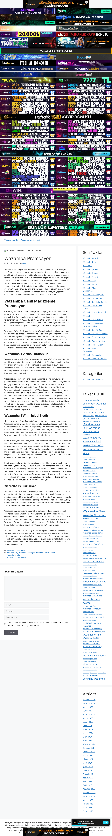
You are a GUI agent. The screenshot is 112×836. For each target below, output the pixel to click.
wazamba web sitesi (91, 644)
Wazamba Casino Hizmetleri (95, 334)
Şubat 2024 (88, 767)
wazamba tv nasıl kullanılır (45, 553)
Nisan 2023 (88, 804)
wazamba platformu (90, 606)
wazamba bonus (90, 462)
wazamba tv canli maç (92, 629)
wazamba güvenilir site (91, 541)
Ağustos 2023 (89, 789)
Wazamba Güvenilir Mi (91, 538)
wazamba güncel (91, 527)
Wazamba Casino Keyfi (93, 330)
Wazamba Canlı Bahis (90, 473)
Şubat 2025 (88, 722)
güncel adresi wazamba (91, 421)
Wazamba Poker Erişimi (93, 345)
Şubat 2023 (88, 811)
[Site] (28, 86)
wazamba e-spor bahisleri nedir (92, 496)
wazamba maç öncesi (89, 570)
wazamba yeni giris (90, 659)
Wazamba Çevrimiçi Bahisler (95, 302)
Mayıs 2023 (88, 800)
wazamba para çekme (91, 601)
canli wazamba (88, 407)
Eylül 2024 (87, 740)
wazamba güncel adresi (93, 533)
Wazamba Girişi (90, 518)
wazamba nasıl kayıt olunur (92, 585)
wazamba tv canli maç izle (94, 631)
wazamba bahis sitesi (93, 451)
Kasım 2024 (88, 733)
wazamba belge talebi (89, 459)
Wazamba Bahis (93, 445)
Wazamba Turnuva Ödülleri (95, 359)
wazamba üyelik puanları (90, 673)
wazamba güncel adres (93, 530)
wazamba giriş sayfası (89, 521)
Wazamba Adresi (90, 258)
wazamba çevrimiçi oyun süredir (92, 667)
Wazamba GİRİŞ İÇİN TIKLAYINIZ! (56, 51)
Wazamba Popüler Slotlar (94, 341)
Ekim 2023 (87, 781)
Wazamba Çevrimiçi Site (93, 295)
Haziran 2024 (89, 752)
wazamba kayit (88, 558)
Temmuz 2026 (89, 700)
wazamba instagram (91, 555)
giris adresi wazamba (94, 412)
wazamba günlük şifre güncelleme (92, 536)
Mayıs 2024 (88, 755)
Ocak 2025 (87, 726)
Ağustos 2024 (89, 744)
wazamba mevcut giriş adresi (93, 573)
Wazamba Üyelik (90, 664)
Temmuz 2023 (89, 793)
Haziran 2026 (89, 703)
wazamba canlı (89, 470)
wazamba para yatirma (92, 596)
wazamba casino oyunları (90, 487)
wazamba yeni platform (89, 661)
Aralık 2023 (88, 774)
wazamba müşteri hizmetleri (93, 578)
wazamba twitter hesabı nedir (91, 641)
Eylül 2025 (87, 711)
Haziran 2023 (89, 796)
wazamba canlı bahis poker (90, 476)
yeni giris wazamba (94, 678)
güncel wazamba (91, 424)
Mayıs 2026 (88, 707)
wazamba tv (88, 626)
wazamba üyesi (102, 673)
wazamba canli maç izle (93, 468)
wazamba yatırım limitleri (90, 652)
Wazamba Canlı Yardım (93, 320)
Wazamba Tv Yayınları (92, 355)
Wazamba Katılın (90, 284)
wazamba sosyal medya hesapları (92, 614)
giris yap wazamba (91, 418)
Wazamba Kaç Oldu (93, 561)
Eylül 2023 (87, 785)
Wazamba (87, 266)
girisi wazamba (88, 416)
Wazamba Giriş (12, 553)
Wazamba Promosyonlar (16, 550)
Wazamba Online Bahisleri (94, 312)
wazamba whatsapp (92, 646)
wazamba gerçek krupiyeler (90, 502)
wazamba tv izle (92, 634)
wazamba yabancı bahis (89, 650)
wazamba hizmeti (89, 553)
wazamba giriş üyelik (89, 524)
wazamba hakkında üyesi (90, 547)
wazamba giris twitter (90, 505)
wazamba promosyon (27, 553)
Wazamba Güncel (90, 273)
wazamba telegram (92, 623)
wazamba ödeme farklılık (90, 670)
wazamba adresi (92, 441)
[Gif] (56, 117)
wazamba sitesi (88, 612)
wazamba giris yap (91, 507)
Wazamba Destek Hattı (93, 298)
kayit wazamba (91, 427)
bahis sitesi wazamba (95, 403)
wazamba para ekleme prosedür (92, 593)
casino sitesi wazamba (92, 409)
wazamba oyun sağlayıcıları (93, 590)
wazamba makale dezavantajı (91, 567)
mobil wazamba (91, 431)
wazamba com (90, 493)
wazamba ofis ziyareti (89, 587)
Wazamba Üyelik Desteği (94, 337)
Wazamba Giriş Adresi (94, 515)
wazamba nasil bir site (94, 581)
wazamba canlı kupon (89, 484)
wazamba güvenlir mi (93, 544)
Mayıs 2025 (88, 718)
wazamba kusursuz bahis (90, 565)
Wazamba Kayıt (100, 558)
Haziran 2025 (89, 714)
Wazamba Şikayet (91, 269)
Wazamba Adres (92, 437)
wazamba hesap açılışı (89, 550)
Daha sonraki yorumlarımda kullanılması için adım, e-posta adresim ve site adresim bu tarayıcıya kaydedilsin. (37, 624)
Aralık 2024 (88, 729)
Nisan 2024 (88, 759)
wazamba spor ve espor (89, 620)
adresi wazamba (91, 400)
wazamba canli (89, 465)
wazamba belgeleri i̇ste (89, 457)
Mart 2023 (87, 807)
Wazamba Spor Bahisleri (93, 617)
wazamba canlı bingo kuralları (91, 479)
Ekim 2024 (87, 737)
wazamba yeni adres (94, 655)
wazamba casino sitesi (91, 490)
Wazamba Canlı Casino (92, 482)
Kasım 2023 (88, 778)
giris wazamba (101, 416)
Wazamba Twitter (91, 638)
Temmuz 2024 (89, 748)
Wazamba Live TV (13, 555)
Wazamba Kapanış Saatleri (16, 557)
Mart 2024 (87, 763)
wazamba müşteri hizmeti (90, 576)
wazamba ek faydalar (89, 499)
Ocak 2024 (87, 770)
